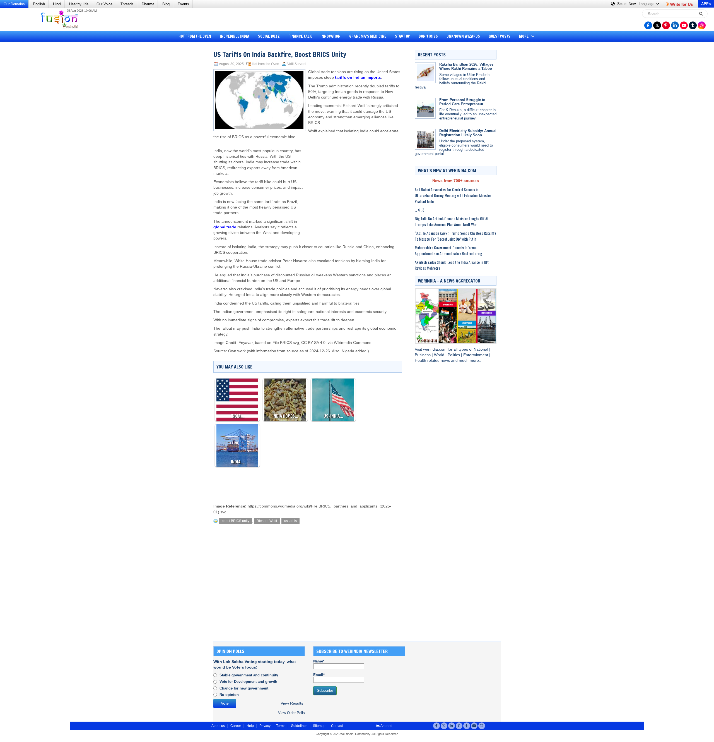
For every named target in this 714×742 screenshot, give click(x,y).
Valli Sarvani (296, 64)
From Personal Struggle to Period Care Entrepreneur (462, 102)
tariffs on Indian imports (358, 77)
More (524, 36)
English (39, 4)
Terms (280, 726)
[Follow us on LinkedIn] (675, 25)
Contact (337, 726)
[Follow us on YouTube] (684, 25)
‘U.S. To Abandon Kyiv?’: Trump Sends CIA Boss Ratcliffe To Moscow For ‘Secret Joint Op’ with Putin (455, 236)
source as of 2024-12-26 (308, 351)
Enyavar (245, 343)
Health (421, 360)
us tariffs (290, 521)
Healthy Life (78, 4)
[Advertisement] (25, 130)
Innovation (330, 36)
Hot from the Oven (194, 36)
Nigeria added (354, 351)
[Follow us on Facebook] (648, 25)
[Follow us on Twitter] (657, 25)
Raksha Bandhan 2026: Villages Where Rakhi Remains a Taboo (466, 66)
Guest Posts (499, 36)
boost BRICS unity (235, 521)
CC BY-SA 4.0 (313, 343)
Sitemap (319, 726)
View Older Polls (291, 713)
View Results (292, 703)
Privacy (265, 726)
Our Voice (104, 4)
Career (235, 726)
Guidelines (299, 726)
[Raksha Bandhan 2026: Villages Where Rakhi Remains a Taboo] (425, 72)
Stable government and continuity (248, 675)
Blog (166, 4)
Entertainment (476, 355)
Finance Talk (300, 36)
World (439, 355)
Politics (454, 355)
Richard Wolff (267, 521)
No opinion (229, 695)
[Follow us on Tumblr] (693, 25)
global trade (224, 227)
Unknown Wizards (463, 36)
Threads (127, 4)
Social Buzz (269, 36)
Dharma (148, 4)
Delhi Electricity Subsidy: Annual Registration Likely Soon (467, 133)
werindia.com (435, 349)
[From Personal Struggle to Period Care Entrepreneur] (425, 108)
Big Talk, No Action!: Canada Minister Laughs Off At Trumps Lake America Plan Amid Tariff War (452, 221)
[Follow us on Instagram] (702, 25)
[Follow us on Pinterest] (666, 25)
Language (636, 4)
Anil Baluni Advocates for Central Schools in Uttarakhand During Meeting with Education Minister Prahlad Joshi (453, 195)
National (481, 349)
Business (423, 355)
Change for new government (243, 688)
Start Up (402, 36)
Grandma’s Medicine (367, 36)
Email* (319, 675)
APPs (706, 4)
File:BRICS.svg (285, 343)
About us (218, 726)
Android (386, 726)
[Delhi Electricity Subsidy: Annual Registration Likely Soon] (425, 139)
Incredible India (234, 36)
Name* (318, 661)
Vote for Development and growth (248, 681)
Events (183, 4)
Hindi (57, 4)
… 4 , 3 (419, 210)
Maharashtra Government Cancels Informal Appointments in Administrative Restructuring (448, 250)
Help (250, 726)
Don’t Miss (428, 36)
